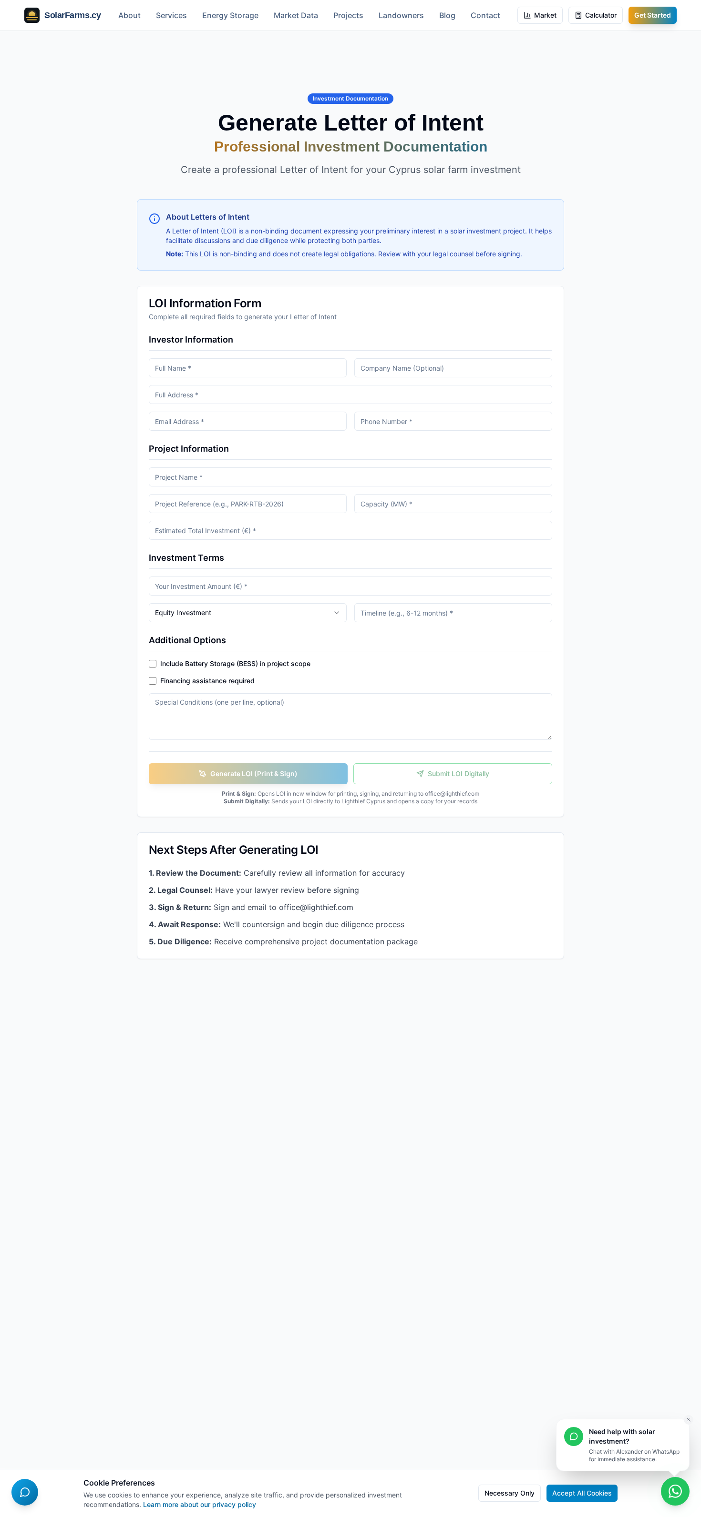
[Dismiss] (688, 1420)
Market (545, 15)
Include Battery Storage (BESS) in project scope (235, 663)
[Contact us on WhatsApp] (675, 1491)
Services (171, 15)
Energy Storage (230, 15)
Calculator (601, 15)
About (129, 15)
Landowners (401, 15)
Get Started (652, 15)
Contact (485, 15)
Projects (348, 15)
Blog (447, 15)
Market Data (296, 15)
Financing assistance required (207, 681)
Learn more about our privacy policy (199, 1504)
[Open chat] (24, 1492)
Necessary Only (510, 1493)
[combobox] (248, 612)
